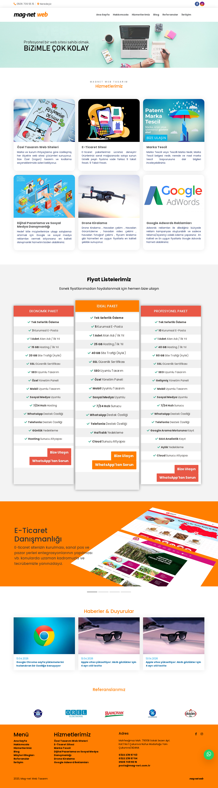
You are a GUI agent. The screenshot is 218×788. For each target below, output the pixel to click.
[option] (32, 713)
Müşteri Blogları (24, 755)
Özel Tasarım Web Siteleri (71, 741)
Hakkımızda (120, 14)
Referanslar (170, 14)
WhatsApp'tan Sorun (50, 460)
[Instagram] (201, 733)
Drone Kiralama (64, 758)
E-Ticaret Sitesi (64, 744)
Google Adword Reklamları (71, 762)
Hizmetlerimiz (141, 14)
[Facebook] (196, 733)
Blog (156, 14)
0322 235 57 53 (128, 755)
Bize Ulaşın (59, 452)
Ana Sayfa (103, 14)
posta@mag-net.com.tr (134, 765)
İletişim (186, 14)
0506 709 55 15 (128, 762)
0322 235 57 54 (128, 758)
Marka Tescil (62, 748)
